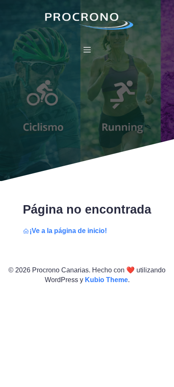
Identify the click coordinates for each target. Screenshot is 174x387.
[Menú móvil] (87, 49)
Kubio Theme (106, 279)
